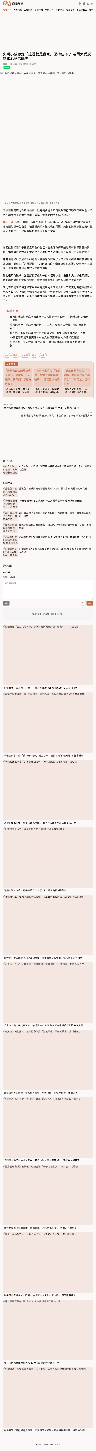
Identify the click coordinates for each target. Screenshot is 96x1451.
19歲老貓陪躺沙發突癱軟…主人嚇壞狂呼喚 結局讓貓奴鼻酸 (44, 337)
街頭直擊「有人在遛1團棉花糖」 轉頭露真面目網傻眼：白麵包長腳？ (48, 343)
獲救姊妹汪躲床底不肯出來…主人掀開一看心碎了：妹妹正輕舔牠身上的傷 (49, 318)
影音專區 (60, 9)
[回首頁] (13, 3)
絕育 (34, 355)
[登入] (87, 3)
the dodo (9, 222)
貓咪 (7, 355)
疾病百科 (49, 9)
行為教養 (18, 9)
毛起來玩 (7, 9)
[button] (79, 3)
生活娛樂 (28, 9)
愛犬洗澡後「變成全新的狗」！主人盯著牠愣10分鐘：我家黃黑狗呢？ (48, 326)
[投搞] (83, 3)
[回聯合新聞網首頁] (7, 3)
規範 (6, 603)
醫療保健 (38, 9)
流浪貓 (25, 355)
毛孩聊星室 (81, 9)
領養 (15, 355)
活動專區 (70, 9)
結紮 (43, 355)
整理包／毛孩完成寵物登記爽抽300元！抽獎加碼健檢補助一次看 (47, 332)
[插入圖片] (83, 603)
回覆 (90, 603)
